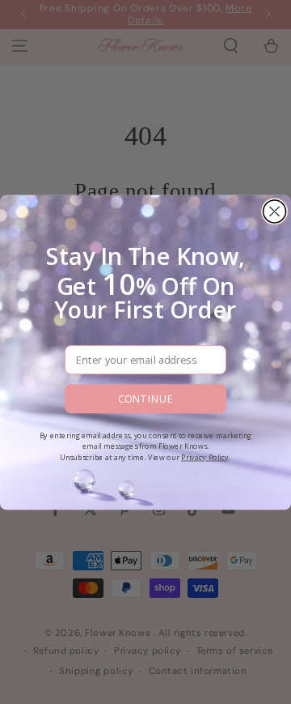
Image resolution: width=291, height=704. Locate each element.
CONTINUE (145, 398)
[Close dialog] (275, 210)
